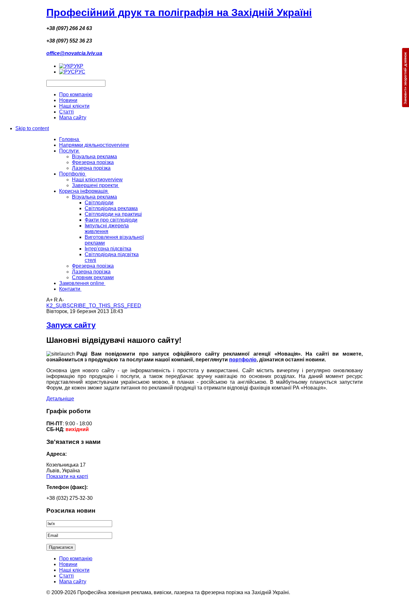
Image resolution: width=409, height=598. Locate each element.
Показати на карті (67, 476)
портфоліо (243, 359)
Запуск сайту (71, 325)
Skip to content (32, 128)
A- (61, 300)
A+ (49, 300)
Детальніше (60, 398)
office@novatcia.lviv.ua (74, 53)
